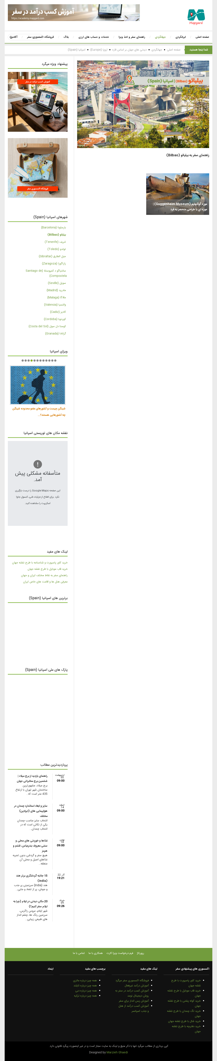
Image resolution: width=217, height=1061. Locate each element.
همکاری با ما (96, 953)
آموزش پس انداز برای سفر (134, 1001)
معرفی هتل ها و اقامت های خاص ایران (45, 581)
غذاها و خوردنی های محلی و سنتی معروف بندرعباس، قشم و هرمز (30, 845)
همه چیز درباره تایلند (85, 985)
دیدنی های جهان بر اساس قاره (129, 50)
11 (52, 360)
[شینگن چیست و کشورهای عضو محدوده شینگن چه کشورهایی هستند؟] (37, 385)
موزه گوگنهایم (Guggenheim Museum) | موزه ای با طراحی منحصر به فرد (180, 207)
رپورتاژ (140, 953)
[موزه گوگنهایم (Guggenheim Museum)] (177, 194)
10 (49, 360)
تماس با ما (79, 953)
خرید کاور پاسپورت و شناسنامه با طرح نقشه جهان (40, 562)
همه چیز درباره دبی (86, 990)
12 (55, 360)
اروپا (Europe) (98, 50)
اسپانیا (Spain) (76, 50)
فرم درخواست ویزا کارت (120, 953)
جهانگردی (157, 50)
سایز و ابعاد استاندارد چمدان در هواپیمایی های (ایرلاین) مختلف (30, 811)
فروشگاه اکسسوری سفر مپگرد (132, 980)
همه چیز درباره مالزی (85, 980)
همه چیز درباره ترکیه (85, 996)
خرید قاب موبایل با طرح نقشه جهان (48, 569)
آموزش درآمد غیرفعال (137, 985)
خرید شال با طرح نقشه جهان (184, 1021)
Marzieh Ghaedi (117, 1052)
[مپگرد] (196, 17)
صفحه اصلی (174, 50)
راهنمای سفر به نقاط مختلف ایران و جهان (44, 575)
